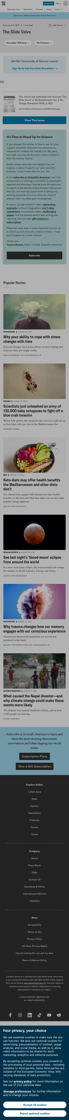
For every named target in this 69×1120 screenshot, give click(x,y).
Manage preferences (17, 1091)
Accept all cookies (35, 1104)
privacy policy (23, 1081)
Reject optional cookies (35, 1113)
